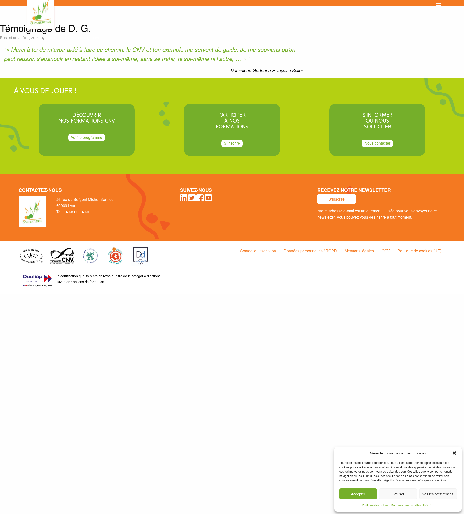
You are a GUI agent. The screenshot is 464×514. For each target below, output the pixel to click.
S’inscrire (232, 143)
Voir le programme (86, 137)
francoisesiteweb (60, 37)
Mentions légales (359, 250)
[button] (454, 453)
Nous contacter (377, 143)
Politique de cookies (375, 505)
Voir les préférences (438, 493)
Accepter (358, 493)
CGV (386, 250)
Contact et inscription (258, 250)
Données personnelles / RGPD (411, 505)
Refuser (398, 493)
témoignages (89, 37)
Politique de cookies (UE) (419, 250)
